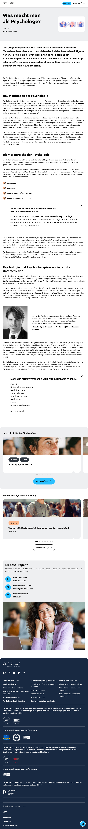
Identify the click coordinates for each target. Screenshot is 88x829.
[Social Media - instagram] (9, 672)
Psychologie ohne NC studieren (14, 701)
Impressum (7, 817)
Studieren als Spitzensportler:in (43, 701)
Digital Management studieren (70, 684)
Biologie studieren (38, 690)
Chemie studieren (37, 694)
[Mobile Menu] (84, 3)
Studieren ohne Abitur (11, 680)
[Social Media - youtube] (14, 672)
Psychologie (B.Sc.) (29, 80)
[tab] (36, 541)
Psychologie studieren (11, 697)
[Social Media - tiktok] (23, 672)
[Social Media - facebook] (4, 672)
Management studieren (68, 680)
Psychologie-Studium (20, 65)
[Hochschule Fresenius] (8, 3)
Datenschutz (7, 821)
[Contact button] (83, 824)
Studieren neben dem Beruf (13, 688)
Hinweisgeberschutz (10, 825)
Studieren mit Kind (38, 697)
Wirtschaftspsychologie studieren (43, 680)
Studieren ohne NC (10, 684)
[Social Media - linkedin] (19, 672)
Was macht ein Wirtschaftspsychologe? (54, 216)
